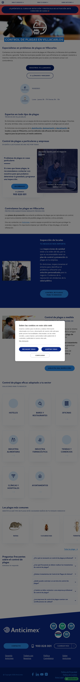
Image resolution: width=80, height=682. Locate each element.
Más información (23, 341)
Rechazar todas (28, 349)
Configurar (40, 355)
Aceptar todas (51, 349)
